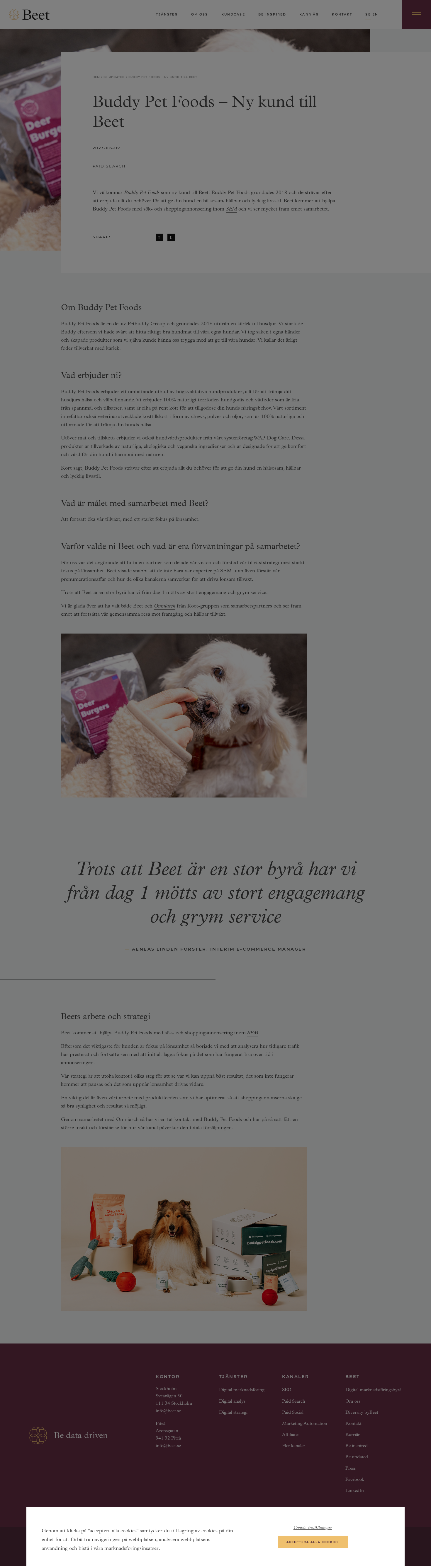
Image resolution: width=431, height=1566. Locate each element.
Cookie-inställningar (312, 1528)
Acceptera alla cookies (312, 1541)
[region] (215, 1536)
